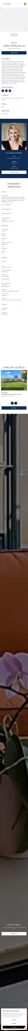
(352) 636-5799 (14, 163)
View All (14, 408)
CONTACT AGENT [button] (14, 172)
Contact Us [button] (14, 933)
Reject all (14, 1019)
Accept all (14, 1027)
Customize (14, 1023)
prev (12, 34)
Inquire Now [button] (14, 52)
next (15, 34)
